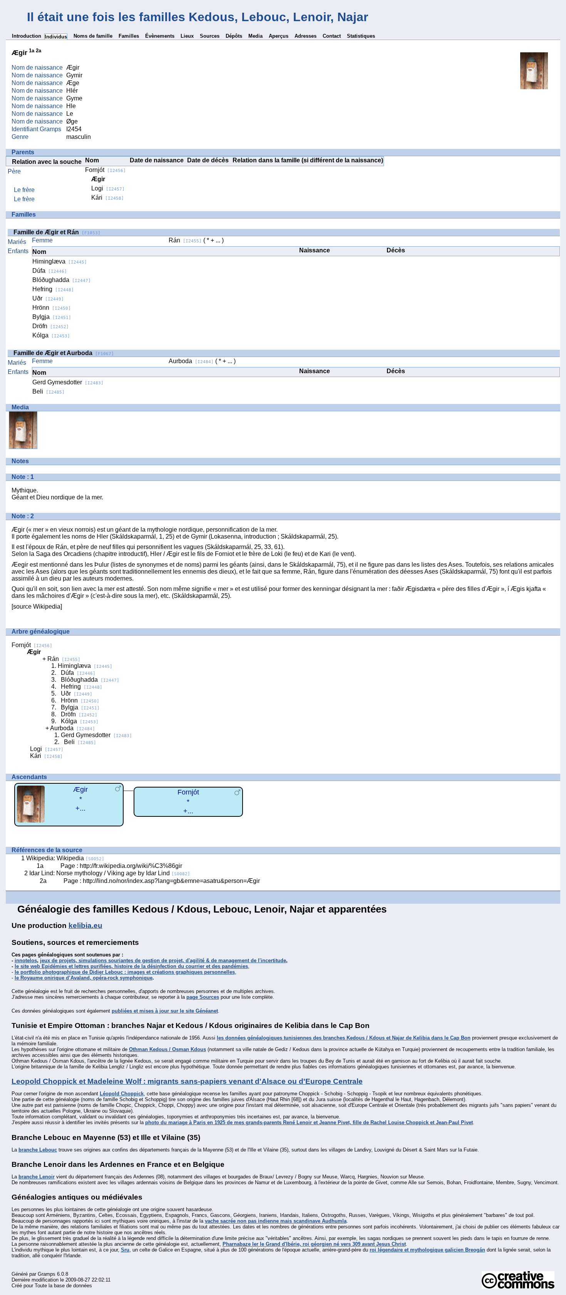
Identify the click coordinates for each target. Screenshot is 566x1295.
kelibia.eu (85, 925)
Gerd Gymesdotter (68, 382)
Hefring (53, 289)
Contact (332, 36)
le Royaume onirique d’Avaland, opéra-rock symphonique (83, 978)
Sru (125, 1250)
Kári (107, 197)
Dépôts (234, 36)
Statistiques (361, 36)
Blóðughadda (61, 280)
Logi (108, 188)
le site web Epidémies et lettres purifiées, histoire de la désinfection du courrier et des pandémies (131, 966)
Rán (185, 240)
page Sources (202, 997)
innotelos (26, 960)
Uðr (48, 298)
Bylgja (51, 317)
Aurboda (191, 361)
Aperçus (278, 36)
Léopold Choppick (122, 1093)
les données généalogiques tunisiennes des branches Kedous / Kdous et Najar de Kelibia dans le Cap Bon (344, 1038)
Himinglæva (59, 261)
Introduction (26, 36)
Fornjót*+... (188, 801)
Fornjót (105, 170)
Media (255, 36)
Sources (209, 36)
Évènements (159, 36)
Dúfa (49, 270)
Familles (129, 36)
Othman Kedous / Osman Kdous (167, 1049)
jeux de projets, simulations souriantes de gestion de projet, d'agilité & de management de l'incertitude (163, 960)
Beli (48, 391)
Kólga (51, 335)
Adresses (305, 36)
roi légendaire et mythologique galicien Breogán (427, 1250)
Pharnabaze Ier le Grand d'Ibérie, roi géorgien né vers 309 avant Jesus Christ (314, 1244)
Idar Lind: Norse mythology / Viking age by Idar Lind (109, 873)
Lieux (187, 36)
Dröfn (50, 326)
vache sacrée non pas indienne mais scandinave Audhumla (276, 1221)
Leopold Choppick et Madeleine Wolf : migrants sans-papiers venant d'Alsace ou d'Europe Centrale (187, 1081)
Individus (56, 37)
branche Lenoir (36, 1177)
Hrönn (51, 307)
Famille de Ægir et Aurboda (63, 353)
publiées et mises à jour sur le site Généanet (165, 1011)
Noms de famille (93, 36)
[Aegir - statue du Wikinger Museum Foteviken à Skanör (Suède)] (534, 87)
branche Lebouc (37, 1150)
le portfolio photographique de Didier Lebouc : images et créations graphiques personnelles (125, 972)
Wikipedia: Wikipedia (65, 858)
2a (38, 50)
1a (31, 50)
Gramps (46, 1274)
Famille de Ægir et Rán (56, 232)
